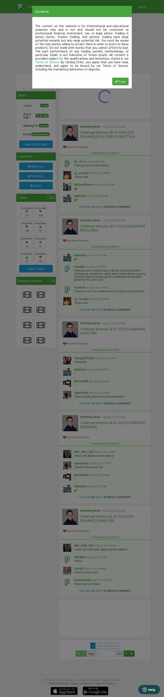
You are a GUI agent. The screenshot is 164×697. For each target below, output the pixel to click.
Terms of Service (47, 62)
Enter (122, 81)
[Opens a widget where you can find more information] (149, 690)
